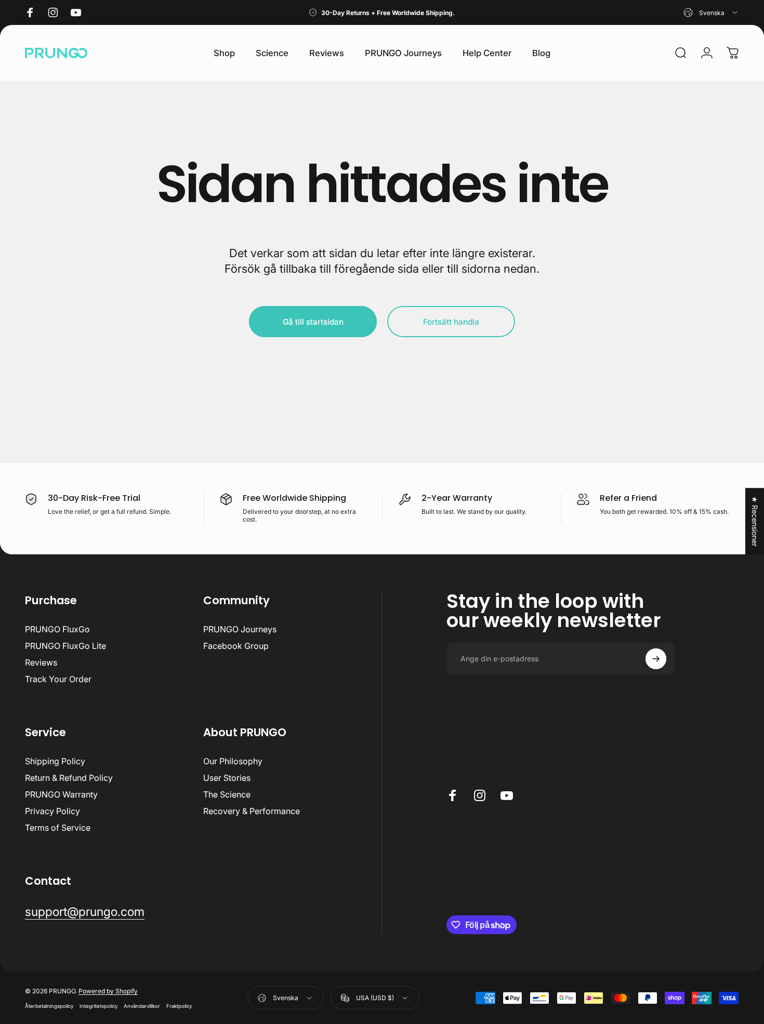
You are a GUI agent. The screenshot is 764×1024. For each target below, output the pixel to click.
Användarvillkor (142, 1006)
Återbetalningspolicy (49, 1006)
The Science (227, 794)
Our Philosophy (232, 761)
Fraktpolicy (179, 1006)
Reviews (41, 662)
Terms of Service (57, 827)
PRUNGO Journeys (239, 629)
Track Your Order (58, 679)
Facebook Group (236, 646)
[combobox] (711, 12)
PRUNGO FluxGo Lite (65, 646)
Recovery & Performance (251, 811)
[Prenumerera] (656, 658)
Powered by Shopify (108, 991)
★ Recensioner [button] (754, 521)
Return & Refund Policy (69, 778)
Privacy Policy (52, 811)
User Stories (227, 778)
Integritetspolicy (98, 1006)
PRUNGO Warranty (61, 794)
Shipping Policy (55, 761)
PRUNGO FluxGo (57, 629)
